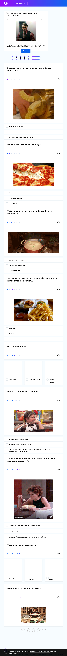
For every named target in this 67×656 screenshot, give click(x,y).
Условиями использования (11, 653)
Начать (25, 51)
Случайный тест (20, 3)
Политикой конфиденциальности (40, 651)
